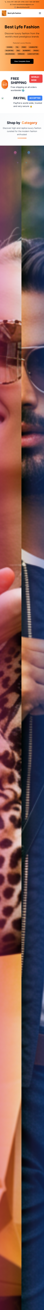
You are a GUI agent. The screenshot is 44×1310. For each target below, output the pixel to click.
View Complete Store (22, 61)
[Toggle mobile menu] (40, 13)
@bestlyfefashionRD (23, 7)
